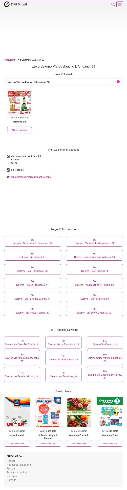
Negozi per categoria (18, 464)
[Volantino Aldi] (17, 412)
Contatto (11, 480)
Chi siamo (12, 476)
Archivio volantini (16, 472)
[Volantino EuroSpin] (79, 412)
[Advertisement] (63, 33)
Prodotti (11, 468)
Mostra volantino (19, 129)
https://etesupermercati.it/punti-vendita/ (31, 176)
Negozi (10, 461)
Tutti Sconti (19, 4)
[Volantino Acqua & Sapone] (48, 412)
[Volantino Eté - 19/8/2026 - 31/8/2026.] (19, 102)
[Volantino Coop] (110, 412)
